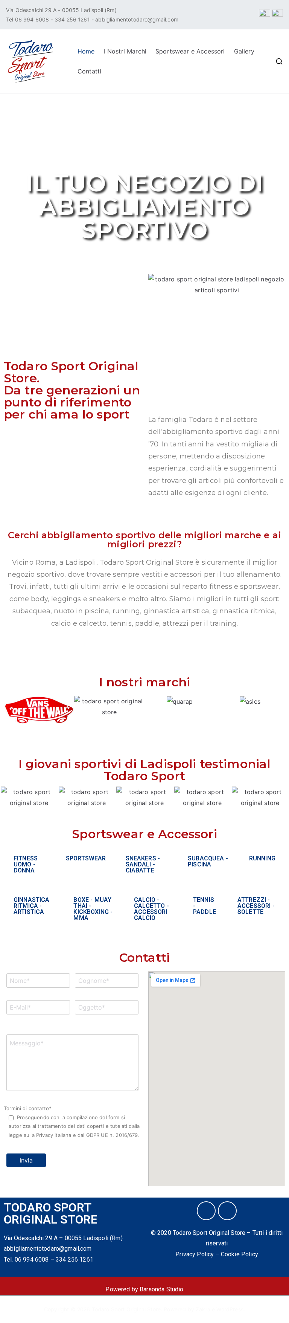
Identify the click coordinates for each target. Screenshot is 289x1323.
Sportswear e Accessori (190, 51)
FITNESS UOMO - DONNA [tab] (26, 864)
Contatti (89, 71)
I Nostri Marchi (125, 51)
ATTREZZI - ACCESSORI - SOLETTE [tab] (256, 905)
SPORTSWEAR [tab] (86, 858)
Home (86, 51)
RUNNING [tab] (262, 858)
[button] (11, 715)
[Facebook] (206, 1210)
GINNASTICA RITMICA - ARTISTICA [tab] (32, 905)
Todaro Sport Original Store (126, 1309)
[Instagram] (227, 1210)
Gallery (244, 51)
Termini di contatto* (72, 1121)
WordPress (229, 1309)
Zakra (203, 1309)
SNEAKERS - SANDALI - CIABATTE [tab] (143, 864)
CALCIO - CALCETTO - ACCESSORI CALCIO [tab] (151, 908)
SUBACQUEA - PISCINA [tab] (208, 861)
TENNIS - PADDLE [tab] (204, 905)
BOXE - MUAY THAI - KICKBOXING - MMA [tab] (93, 908)
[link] (48, 1248)
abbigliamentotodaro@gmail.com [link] (136, 19)
